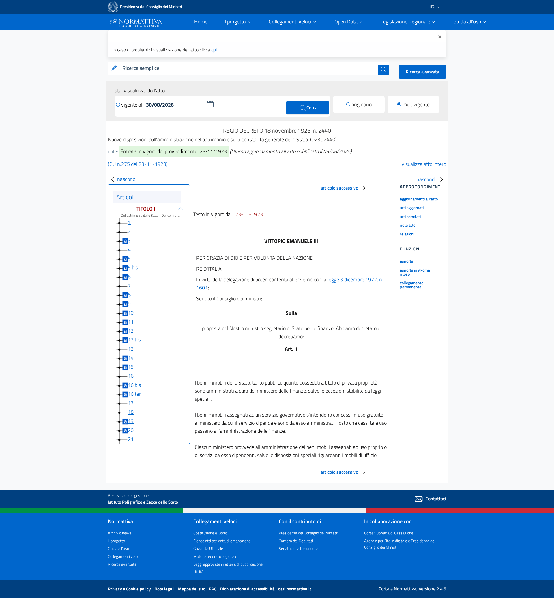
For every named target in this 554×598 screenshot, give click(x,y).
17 (131, 403)
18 (131, 412)
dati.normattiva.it (294, 589)
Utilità (198, 572)
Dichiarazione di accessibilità (248, 589)
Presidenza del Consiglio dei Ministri (308, 533)
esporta (406, 261)
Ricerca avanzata (422, 71)
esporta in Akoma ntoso (415, 272)
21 (131, 439)
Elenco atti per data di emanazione (221, 541)
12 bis (134, 340)
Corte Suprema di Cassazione (388, 533)
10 (131, 313)
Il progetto (116, 541)
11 (131, 322)
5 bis (133, 268)
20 (131, 430)
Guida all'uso (118, 548)
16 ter (134, 394)
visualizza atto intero (424, 164)
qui (214, 49)
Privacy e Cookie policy (130, 589)
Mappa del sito (192, 589)
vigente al (132, 105)
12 (131, 331)
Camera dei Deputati (296, 541)
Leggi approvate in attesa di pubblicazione (228, 564)
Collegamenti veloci (124, 556)
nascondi (126, 179)
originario (361, 104)
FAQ (213, 589)
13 (131, 349)
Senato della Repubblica (298, 548)
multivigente (416, 104)
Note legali (164, 589)
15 (131, 367)
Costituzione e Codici (210, 533)
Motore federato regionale (215, 556)
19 (131, 421)
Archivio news (119, 533)
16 (131, 376)
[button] (210, 104)
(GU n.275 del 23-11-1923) (138, 164)
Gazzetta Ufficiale (208, 548)
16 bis (134, 385)
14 (131, 358)
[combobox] (249, 68)
